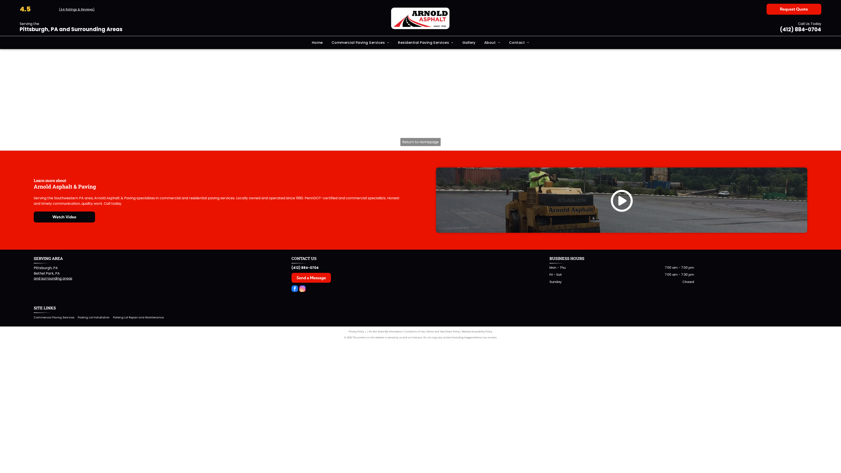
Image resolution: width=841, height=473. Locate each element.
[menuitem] (317, 42)
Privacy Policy (356, 331)
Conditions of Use (414, 331)
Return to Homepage (420, 142)
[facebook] (295, 289)
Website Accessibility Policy (477, 331)
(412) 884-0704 (800, 29)
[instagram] (302, 289)
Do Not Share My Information (385, 331)
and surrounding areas (53, 278)
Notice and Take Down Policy (443, 331)
